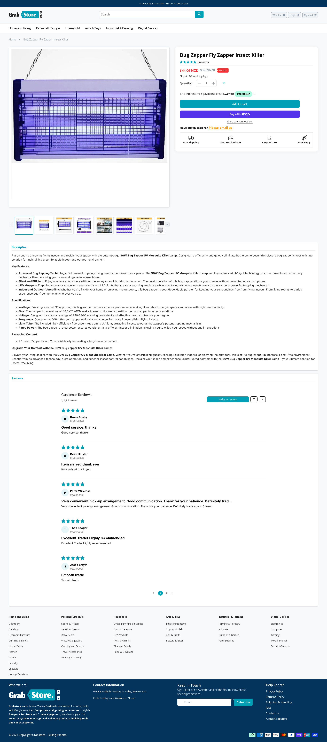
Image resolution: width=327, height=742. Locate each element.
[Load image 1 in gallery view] (24, 225)
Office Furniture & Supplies (128, 623)
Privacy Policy (274, 691)
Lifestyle (13, 668)
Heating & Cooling (71, 657)
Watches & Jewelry (71, 640)
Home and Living (20, 28)
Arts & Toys (93, 28)
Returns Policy (275, 697)
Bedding (13, 629)
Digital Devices (148, 28)
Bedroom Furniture (19, 635)
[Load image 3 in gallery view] (64, 225)
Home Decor (16, 646)
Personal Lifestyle (48, 28)
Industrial (224, 629)
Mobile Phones (279, 640)
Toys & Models (174, 629)
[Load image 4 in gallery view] (84, 225)
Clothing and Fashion (72, 646)
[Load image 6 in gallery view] (124, 225)
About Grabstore (276, 719)
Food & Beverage (123, 651)
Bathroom (14, 623)
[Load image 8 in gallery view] (164, 225)
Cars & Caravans (123, 629)
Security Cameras (280, 646)
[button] (188, 62)
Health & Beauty (70, 629)
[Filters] (254, 399)
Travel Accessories (71, 651)
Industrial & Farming (119, 28)
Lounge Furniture (18, 674)
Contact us (272, 713)
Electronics (277, 623)
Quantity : (186, 83)
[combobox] (147, 14)
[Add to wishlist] (224, 83)
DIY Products (121, 635)
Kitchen (13, 651)
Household (72, 28)
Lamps (12, 657)
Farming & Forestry (229, 623)
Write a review (228, 399)
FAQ (268, 708)
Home (13, 39)
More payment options (240, 121)
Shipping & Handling (279, 702)
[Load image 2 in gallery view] (44, 225)
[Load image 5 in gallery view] (104, 225)
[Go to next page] (173, 593)
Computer (276, 629)
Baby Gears (67, 635)
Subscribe (243, 702)
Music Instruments (176, 623)
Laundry (13, 663)
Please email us (220, 128)
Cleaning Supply (122, 646)
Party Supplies (226, 640)
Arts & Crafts (173, 635)
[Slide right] (167, 224)
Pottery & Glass (174, 640)
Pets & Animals (122, 640)
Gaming (275, 635)
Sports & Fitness (70, 623)
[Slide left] (11, 224)
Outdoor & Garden (229, 635)
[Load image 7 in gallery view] (144, 225)
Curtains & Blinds (18, 640)
